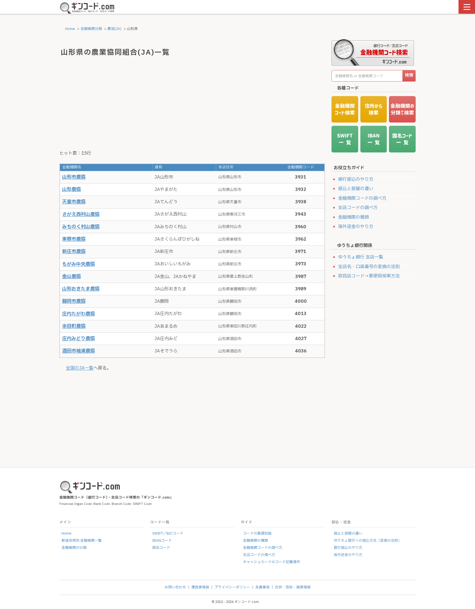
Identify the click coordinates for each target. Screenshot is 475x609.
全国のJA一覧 (79, 368)
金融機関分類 (91, 29)
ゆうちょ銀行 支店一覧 (360, 257)
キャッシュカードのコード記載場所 (271, 562)
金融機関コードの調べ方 (362, 198)
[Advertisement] (192, 104)
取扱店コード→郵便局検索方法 (369, 276)
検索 (409, 75)
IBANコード (162, 540)
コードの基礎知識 (257, 533)
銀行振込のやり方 (355, 179)
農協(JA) (114, 29)
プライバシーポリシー (232, 587)
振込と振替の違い (355, 188)
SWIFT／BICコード (167, 533)
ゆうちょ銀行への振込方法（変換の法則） (368, 540)
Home (69, 29)
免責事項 (262, 587)
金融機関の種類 (353, 217)
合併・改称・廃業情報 (293, 587)
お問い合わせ (175, 587)
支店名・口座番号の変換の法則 (369, 266)
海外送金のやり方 (355, 226)
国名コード (161, 547)
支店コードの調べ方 (358, 207)
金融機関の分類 (74, 547)
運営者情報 (200, 587)
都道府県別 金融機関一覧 (82, 540)
